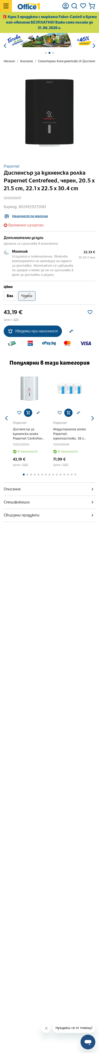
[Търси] (74, 6)
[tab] (49, 489)
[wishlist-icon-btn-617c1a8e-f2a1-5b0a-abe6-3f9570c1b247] (90, 312)
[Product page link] (29, 388)
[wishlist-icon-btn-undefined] (19, 412)
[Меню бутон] (6, 6)
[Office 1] (28, 6)
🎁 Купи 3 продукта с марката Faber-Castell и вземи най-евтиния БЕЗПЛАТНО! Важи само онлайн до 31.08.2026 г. (49, 22)
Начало (9, 61)
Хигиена (26, 61)
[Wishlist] (83, 6)
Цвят (8, 287)
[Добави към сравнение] (71, 331)
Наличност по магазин (30, 216)
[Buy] (28, 413)
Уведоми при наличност (36, 331)
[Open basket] (91, 6)
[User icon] (65, 6)
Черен (26, 296)
